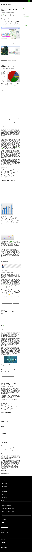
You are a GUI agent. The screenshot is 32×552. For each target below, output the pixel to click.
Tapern (4, 270)
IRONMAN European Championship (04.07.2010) (8, 508)
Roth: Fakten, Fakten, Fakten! (9, 10)
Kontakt (6, 547)
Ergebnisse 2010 (4, 494)
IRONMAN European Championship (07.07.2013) (8, 502)
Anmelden (2, 537)
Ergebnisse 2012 (4, 491)
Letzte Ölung (4, 519)
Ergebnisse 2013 (4, 489)
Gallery (2, 500)
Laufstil (23, 8)
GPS (6, 60)
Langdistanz (9, 60)
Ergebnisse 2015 (4, 486)
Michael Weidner (25, 25)
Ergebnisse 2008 (4, 497)
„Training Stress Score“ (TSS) (12, 241)
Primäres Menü (31, 1)
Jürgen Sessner (4, 284)
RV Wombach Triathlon (26, 16)
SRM (15, 60)
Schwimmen (7, 473)
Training (2, 65)
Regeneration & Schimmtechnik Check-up (9, 311)
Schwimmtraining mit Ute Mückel (9, 383)
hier (4, 181)
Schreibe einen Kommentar (10, 12)
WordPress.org (3, 542)
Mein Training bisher (9, 67)
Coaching (3, 60)
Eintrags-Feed (3, 539)
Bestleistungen (4, 483)
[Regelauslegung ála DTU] (10, 33)
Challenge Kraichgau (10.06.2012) (6, 505)
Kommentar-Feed (3, 540)
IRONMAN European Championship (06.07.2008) (8, 511)
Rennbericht (5, 14)
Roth (13, 60)
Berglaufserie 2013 (5, 516)
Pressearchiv (3, 480)
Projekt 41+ (3, 522)
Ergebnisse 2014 (4, 488)
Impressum (2, 547)
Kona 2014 (3, 514)
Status (6, 261)
